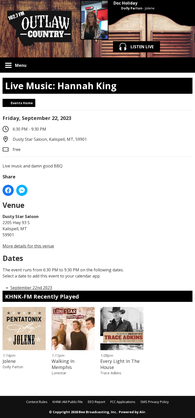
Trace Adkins (110, 372)
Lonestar (59, 372)
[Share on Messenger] (21, 190)
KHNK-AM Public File (68, 401)
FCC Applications (122, 401)
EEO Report (96, 401)
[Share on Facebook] (8, 190)
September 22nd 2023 (31, 287)
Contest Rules (36, 401)
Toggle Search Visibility (184, 65)
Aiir (142, 412)
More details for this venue (28, 246)
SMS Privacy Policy (154, 401)
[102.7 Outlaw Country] (39, 29)
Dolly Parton (131, 8)
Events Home (22, 103)
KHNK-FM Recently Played (42, 296)
